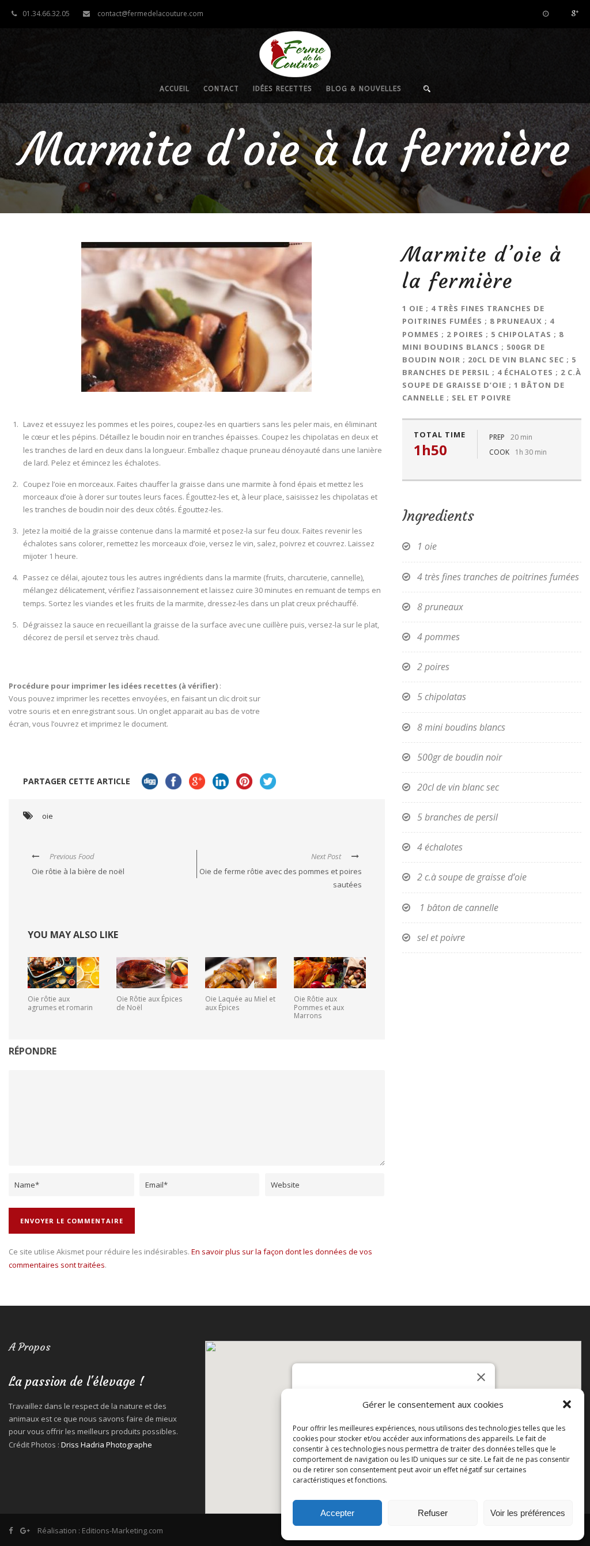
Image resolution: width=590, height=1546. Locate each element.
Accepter (337, 1513)
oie (47, 816)
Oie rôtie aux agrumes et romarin (60, 1003)
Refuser (433, 1513)
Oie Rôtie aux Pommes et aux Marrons (319, 1007)
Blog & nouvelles (364, 89)
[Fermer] (481, 1377)
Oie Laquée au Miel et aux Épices (240, 1003)
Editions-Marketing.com (122, 1530)
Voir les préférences (527, 1513)
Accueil (175, 89)
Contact (221, 89)
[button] (567, 1404)
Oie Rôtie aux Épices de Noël (149, 1003)
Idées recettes (282, 89)
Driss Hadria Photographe (106, 1444)
